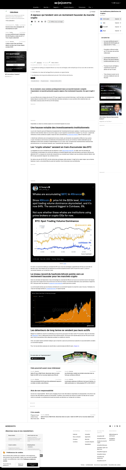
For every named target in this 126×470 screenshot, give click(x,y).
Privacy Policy (9, 69)
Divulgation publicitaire (112, 439)
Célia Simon (39, 62)
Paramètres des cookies (114, 465)
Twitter (64, 263)
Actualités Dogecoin (102, 451)
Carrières (75, 441)
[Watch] (111, 109)
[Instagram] (45, 21)
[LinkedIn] (42, 21)
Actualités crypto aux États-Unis (102, 448)
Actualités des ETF (101, 460)
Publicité (75, 434)
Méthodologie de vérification (113, 435)
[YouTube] (32, 21)
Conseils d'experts (89, 441)
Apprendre (87, 436)
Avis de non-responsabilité (100, 465)
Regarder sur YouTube (105, 121)
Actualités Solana (101, 454)
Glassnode (35, 335)
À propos (75, 439)
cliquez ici (76, 346)
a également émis (51, 288)
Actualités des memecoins (100, 457)
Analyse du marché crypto (102, 441)
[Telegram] (38, 21)
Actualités (87, 434)
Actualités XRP (100, 436)
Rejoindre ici (8, 76)
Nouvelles (33, 11)
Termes (82, 465)
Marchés (38, 11)
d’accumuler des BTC (68, 150)
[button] (15, 438)
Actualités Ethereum (102, 445)
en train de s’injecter (72, 134)
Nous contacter (77, 436)
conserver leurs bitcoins (55, 283)
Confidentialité (89, 465)
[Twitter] (35, 21)
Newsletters (88, 444)
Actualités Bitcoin (101, 438)
